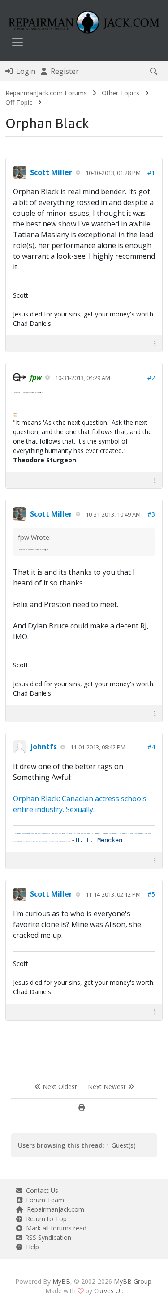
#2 (151, 377)
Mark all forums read (54, 1228)
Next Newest (108, 1086)
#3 (151, 514)
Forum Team (43, 1200)
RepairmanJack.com (53, 1209)
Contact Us (40, 1190)
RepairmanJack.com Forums (46, 93)
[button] (154, 71)
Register (63, 71)
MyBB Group (132, 1281)
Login (24, 71)
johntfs (43, 747)
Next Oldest (59, 1086)
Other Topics (120, 93)
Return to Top (44, 1218)
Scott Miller (51, 172)
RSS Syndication (46, 1237)
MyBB (61, 1281)
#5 (151, 894)
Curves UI (108, 1290)
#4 (151, 747)
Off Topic (18, 102)
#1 (151, 172)
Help (30, 1247)
